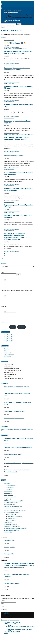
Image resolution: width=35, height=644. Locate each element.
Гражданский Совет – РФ (14, 516)
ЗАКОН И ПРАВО (9, 504)
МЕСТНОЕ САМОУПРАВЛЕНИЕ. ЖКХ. (14, 510)
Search (19, 24)
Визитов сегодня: (8, 366)
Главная (6, 612)
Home (2, 25)
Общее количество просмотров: (12, 370)
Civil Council (11, 514)
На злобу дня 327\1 (8, 340)
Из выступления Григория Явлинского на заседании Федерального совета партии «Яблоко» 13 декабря (15, 236)
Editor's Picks (8, 491)
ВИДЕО (6, 21)
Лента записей (7, 352)
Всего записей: (7, 372)
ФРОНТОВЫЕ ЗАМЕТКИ (11, 530)
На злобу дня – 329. (8, 336)
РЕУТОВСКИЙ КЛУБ (10, 524)
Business (7, 483)
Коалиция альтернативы (13, 155)
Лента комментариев (9, 354)
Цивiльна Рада (11, 518)
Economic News (11, 485)
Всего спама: (7, 376)
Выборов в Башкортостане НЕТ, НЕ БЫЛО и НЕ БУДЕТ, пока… (18, 52)
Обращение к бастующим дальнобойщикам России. (18, 447)
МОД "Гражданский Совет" (12, 512)
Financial (10, 487)
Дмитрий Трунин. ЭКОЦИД (11, 583)
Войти (2, 258)
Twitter (13, 327)
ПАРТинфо (7, 522)
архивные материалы (10, 497)
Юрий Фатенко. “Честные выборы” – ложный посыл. (18, 463)
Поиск (2, 272)
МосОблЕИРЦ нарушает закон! (12, 454)
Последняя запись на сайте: (10, 378)
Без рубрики (7, 499)
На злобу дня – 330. (8, 334)
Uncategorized (8, 495)
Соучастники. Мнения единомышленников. (15, 528)
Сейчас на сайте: (8, 364)
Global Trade (8, 493)
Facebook (21, 327)
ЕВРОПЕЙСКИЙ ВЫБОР (11, 502)
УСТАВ (9, 13)
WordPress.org (7, 356)
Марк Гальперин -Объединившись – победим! (16, 386)
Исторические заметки (13, 508)
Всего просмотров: (9, 368)
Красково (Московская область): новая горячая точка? (17, 69)
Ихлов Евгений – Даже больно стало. (14, 418)
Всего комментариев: (9, 374)
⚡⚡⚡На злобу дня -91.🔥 (14, 43)
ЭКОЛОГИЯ (8, 532)
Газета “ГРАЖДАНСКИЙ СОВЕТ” (12, 11)
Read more (3, 37)
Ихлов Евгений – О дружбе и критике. (14, 411)
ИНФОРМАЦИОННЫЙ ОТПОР (12, 20)
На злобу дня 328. (8, 338)
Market (9, 489)
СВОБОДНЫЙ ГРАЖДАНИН (12, 526)
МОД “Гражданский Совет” (11, 12)
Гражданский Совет (9, 615)
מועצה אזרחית (11, 520)
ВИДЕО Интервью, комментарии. (13, 500)
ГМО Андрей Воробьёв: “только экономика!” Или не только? (16, 138)
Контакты (6, 613)
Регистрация (7, 348)
